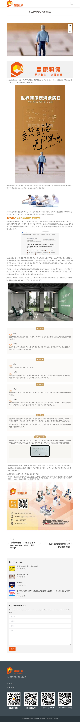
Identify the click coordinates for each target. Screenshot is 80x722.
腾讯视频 (12, 687)
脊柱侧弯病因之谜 (22, 574)
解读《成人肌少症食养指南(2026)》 (28, 566)
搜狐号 (11, 683)
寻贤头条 (20, 583)
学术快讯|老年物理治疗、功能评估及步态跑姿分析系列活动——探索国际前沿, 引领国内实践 (43, 592)
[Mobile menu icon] (72, 4)
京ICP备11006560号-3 (52, 718)
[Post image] (12, 568)
